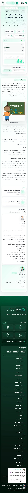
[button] (14, 462)
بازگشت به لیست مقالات (7, 70)
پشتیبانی (22, 351)
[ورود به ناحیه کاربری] (17, 3)
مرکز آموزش (7, 11)
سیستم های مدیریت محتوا (15, 11)
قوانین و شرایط (24, 490)
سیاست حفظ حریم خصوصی (13, 490)
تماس (8, 351)
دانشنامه (23, 11)
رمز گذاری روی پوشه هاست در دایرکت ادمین (11, 202)
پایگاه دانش (15, 351)
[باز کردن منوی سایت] (2, 3)
